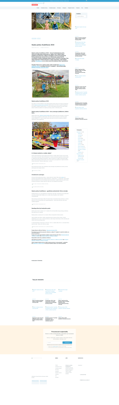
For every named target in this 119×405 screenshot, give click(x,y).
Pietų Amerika (80, 146)
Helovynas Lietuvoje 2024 (52, 230)
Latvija (79, 141)
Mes (56, 375)
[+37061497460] (79, 374)
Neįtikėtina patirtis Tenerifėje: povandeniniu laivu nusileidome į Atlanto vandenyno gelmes (51, 319)
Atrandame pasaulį (58, 368)
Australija (80, 135)
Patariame (79, 153)
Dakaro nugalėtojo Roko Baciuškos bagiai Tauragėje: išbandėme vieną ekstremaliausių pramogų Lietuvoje (63, 302)
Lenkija (79, 143)
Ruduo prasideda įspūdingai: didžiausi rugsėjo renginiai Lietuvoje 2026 (37, 301)
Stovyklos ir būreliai (82, 149)
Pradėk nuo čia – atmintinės (81, 156)
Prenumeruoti (67, 342)
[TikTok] (37, 383)
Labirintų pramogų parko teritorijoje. (41, 105)
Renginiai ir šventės (80, 159)
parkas (62, 177)
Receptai (79, 158)
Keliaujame (79, 132)
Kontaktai (56, 377)
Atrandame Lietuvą (58, 366)
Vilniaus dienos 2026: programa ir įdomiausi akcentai (64, 318)
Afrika (79, 133)
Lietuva (79, 144)
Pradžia (56, 365)
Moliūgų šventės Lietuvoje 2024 (40, 67)
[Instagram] (35, 383)
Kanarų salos (80, 140)
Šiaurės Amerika (81, 147)
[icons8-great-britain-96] (86, 1)
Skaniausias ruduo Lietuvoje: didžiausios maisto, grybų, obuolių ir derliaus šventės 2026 (37, 319)
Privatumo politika (55, 346)
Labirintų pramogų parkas (45, 115)
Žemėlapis (57, 369)
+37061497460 (83, 374)
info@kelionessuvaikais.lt (85, 380)
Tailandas (80, 152)
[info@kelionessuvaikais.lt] (79, 380)
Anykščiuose (38, 61)
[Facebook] (33, 383)
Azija (79, 136)
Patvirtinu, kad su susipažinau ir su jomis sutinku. (57, 346)
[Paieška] (84, 16)
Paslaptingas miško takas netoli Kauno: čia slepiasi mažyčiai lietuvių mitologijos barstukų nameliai (50, 302)
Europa (79, 138)
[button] (32, 7)
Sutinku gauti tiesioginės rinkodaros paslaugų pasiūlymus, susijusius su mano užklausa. (60, 347)
